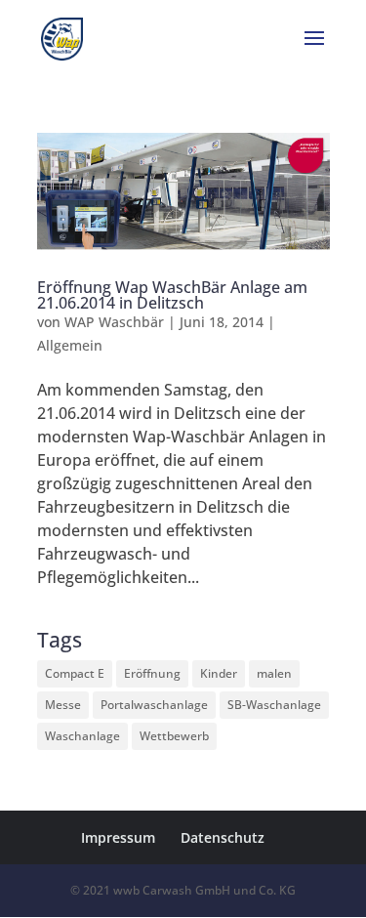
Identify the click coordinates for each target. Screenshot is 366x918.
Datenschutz (222, 837)
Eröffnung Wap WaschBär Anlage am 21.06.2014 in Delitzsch (172, 294)
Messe (63, 704)
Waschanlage (82, 736)
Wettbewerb (174, 736)
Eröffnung (152, 673)
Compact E (74, 673)
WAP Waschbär (114, 322)
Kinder (218, 673)
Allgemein (69, 345)
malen (274, 673)
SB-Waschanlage (274, 704)
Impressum (118, 837)
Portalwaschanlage (154, 704)
